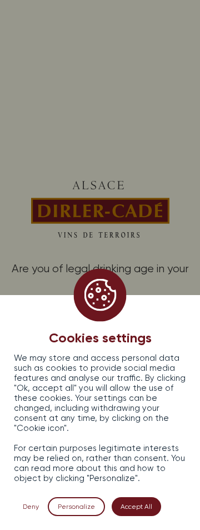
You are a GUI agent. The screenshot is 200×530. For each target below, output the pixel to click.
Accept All (136, 507)
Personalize (76, 507)
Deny (31, 507)
